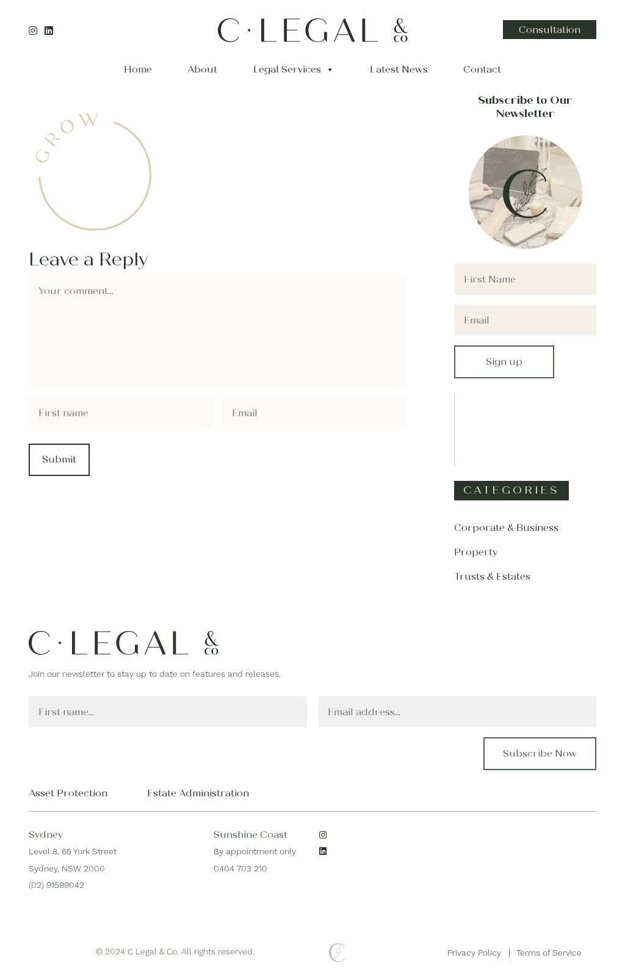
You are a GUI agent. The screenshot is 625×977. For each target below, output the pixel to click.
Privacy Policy (474, 952)
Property (475, 552)
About (202, 69)
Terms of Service (549, 952)
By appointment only (255, 851)
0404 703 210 (240, 868)
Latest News (399, 69)
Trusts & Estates (492, 576)
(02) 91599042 (56, 885)
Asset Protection (68, 793)
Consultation (549, 29)
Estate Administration (198, 793)
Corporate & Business (506, 527)
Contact (482, 69)
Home (138, 69)
